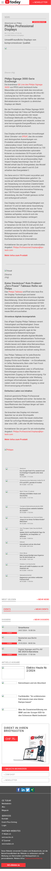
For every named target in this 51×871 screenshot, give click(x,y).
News (7, 17)
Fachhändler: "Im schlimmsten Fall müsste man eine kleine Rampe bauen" (31, 699)
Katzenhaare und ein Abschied (32, 683)
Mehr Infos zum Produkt (16, 255)
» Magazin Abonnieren (15, 769)
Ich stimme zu (13, 865)
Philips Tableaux (16, 292)
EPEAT (25, 136)
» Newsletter (10, 780)
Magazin (5, 810)
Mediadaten (6, 804)
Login (4, 825)
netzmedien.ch (8, 844)
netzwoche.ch (7, 837)
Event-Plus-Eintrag (9, 822)
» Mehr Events (41, 609)
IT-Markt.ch (6, 834)
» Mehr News (43, 599)
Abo (3, 807)
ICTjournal (6, 840)
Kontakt (5, 819)
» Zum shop (9, 774)
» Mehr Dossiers (41, 619)
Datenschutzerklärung (33, 858)
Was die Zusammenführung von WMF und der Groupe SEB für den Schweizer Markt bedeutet (32, 712)
